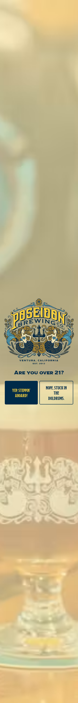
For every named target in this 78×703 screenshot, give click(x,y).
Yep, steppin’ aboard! (21, 392)
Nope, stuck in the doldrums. (56, 392)
